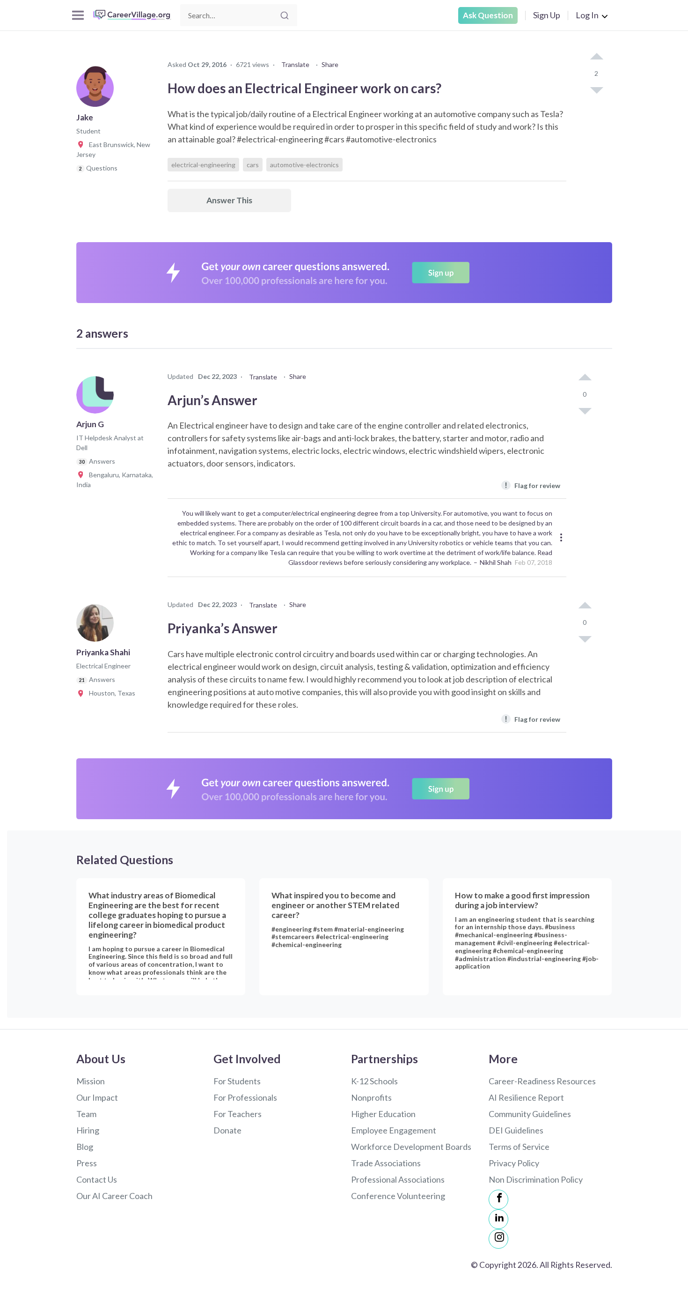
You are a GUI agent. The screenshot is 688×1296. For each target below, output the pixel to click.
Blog (84, 1146)
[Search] (284, 15)
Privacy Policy (514, 1163)
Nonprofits (371, 1097)
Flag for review (532, 485)
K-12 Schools (374, 1081)
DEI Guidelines (516, 1130)
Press (86, 1163)
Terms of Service (519, 1146)
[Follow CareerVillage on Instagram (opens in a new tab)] (498, 1239)
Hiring (87, 1130)
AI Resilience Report (526, 1097)
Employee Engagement (393, 1130)
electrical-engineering (203, 165)
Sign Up (546, 15)
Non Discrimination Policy (536, 1179)
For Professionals (245, 1097)
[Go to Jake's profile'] (97, 90)
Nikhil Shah (496, 562)
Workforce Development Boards (411, 1146)
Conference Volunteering (398, 1196)
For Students (237, 1081)
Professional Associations (398, 1179)
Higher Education (383, 1114)
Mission (90, 1081)
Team (86, 1114)
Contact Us (96, 1179)
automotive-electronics (304, 165)
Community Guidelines (530, 1114)
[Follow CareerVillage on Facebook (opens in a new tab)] (498, 1199)
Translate (295, 64)
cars (253, 165)
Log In (587, 15)
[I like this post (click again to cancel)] (596, 57)
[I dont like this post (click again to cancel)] (596, 89)
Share (330, 64)
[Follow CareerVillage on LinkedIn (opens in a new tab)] (498, 1219)
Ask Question (488, 15)
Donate (227, 1130)
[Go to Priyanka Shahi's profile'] (97, 625)
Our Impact (97, 1097)
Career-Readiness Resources (542, 1081)
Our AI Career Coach (114, 1196)
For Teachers (237, 1114)
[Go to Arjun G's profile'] (97, 397)
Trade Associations (386, 1163)
